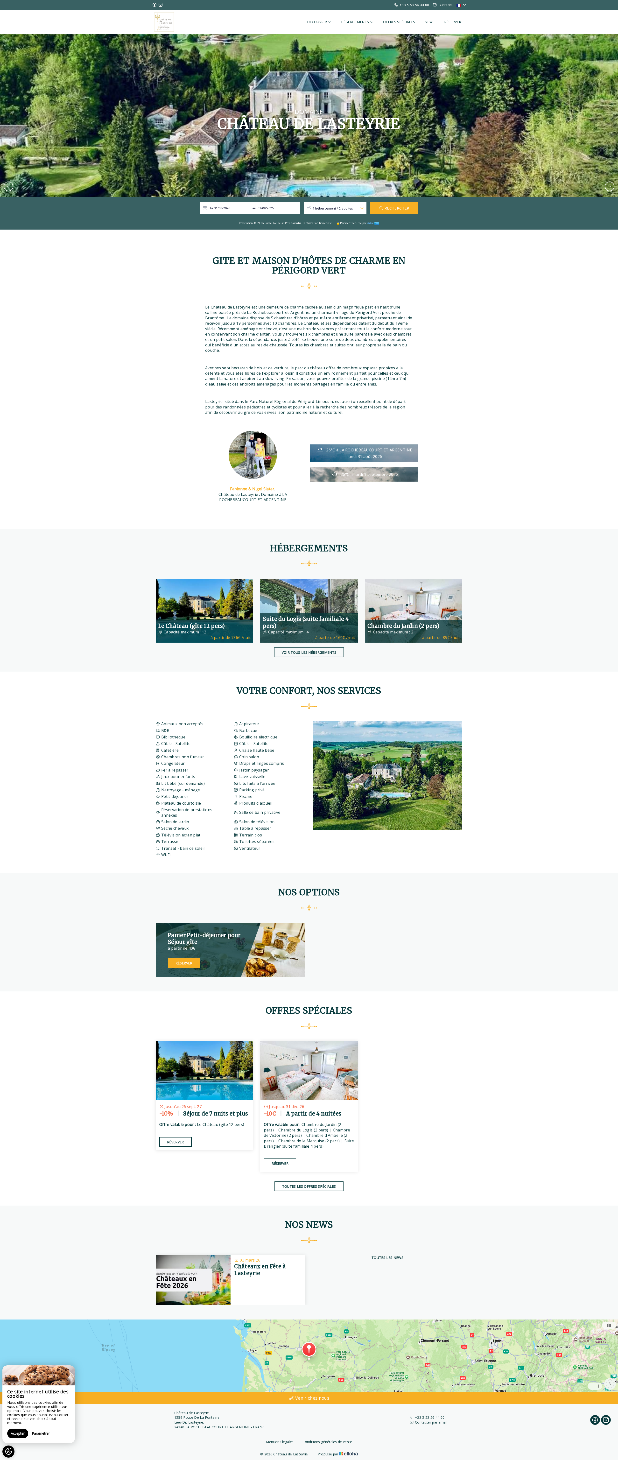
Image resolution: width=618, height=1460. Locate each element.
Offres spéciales (399, 22)
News (430, 22)
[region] (38, 1404)
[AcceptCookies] (8, 1452)
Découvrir (317, 22)
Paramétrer (41, 1433)
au (254, 208)
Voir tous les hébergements (309, 652)
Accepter (18, 1433)
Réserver (452, 22)
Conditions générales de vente (327, 1441)
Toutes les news (387, 1257)
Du (211, 208)
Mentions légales (280, 1441)
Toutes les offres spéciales (309, 1186)
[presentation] (8, 186)
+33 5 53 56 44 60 (429, 1417)
